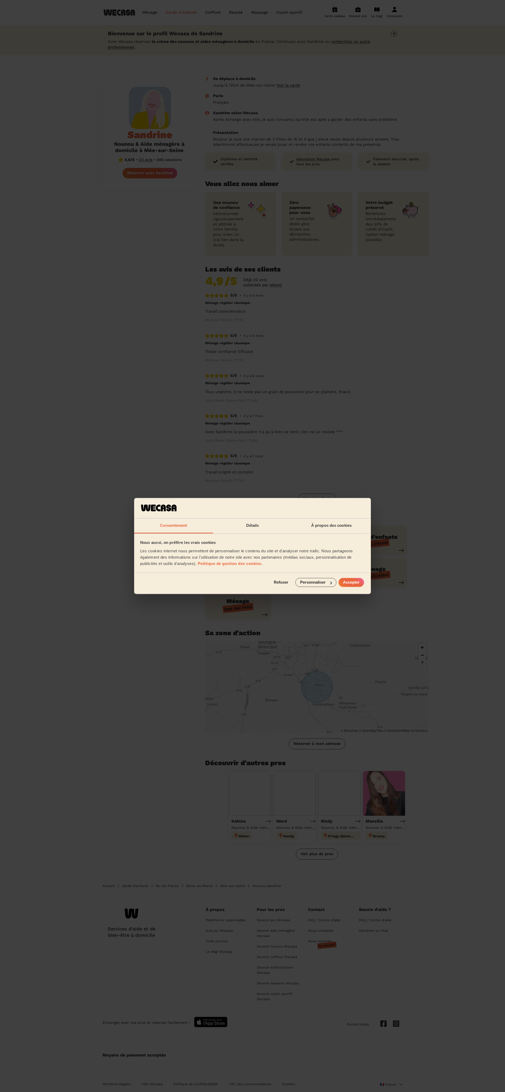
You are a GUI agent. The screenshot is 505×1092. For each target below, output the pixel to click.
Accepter (351, 582)
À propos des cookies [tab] (331, 525)
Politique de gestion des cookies (229, 563)
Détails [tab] (252, 525)
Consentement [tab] (173, 525)
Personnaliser (313, 582)
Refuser (281, 582)
